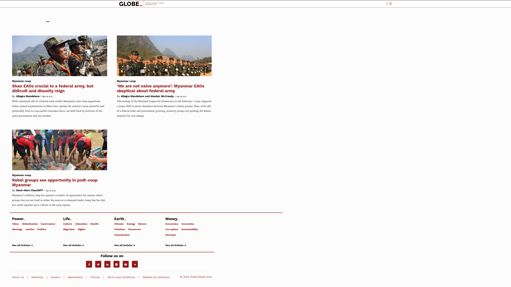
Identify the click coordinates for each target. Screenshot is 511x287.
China (15, 223)
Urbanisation (122, 234)
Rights (81, 229)
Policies (95, 277)
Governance (48, 223)
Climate (119, 223)
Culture (67, 223)
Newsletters (75, 277)
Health (94, 223)
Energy (131, 223)
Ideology (17, 229)
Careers (55, 277)
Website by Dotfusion (156, 277)
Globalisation (30, 223)
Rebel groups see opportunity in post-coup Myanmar (55, 180)
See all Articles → (22, 245)
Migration (69, 229)
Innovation (188, 223)
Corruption (171, 229)
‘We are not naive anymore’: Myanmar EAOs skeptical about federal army (160, 86)
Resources (134, 229)
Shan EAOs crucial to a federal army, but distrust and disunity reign (52, 86)
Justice (29, 229)
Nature (142, 223)
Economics (171, 223)
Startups (170, 234)
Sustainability (189, 229)
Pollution (119, 229)
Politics (41, 229)
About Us (18, 277)
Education (81, 223)
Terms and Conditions (121, 277)
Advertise (37, 277)
